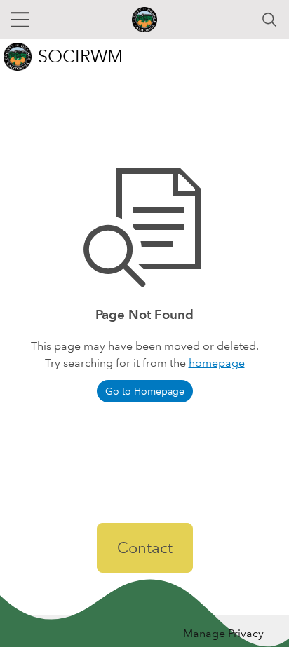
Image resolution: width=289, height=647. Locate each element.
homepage (217, 362)
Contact (145, 547)
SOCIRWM (80, 56)
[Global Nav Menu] (19, 19)
